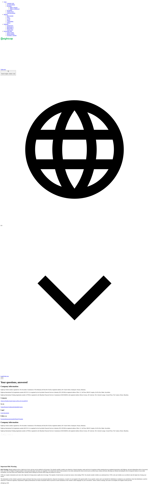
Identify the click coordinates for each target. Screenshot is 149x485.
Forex (8, 17)
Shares (8, 20)
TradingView (10, 25)
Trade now (3, 69)
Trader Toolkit (10, 32)
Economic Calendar (12, 35)
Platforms (6, 24)
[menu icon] (2, 378)
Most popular (10, 16)
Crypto (8, 18)
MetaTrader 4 (10, 27)
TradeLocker (10, 29)
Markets (6, 14)
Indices (8, 23)
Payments (9, 6)
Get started (9, 10)
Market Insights (10, 34)
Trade (5, 2)
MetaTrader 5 (10, 28)
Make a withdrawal (14, 9)
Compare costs (10, 3)
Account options (11, 4)
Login (2, 376)
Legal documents (11, 13)
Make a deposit (13, 7)
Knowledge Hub (8, 31)
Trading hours (10, 11)
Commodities (10, 21)
